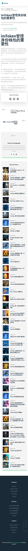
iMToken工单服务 (15, 231)
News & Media (14, 491)
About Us (14, 486)
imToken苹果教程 (15, 329)
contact (14, 496)
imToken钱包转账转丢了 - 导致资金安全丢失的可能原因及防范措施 (17, 404)
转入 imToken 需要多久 (16, 291)
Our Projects (14, 494)
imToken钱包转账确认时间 (17, 366)
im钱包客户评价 (9, 9)
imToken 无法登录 (15, 458)
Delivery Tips (14, 530)
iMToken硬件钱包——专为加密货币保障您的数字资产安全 (17, 246)
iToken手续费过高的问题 (17, 396)
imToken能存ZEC (15, 261)
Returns (14, 532)
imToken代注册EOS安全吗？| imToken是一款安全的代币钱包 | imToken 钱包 (17, 435)
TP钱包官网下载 (14, 513)
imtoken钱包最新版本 (14, 508)
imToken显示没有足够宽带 (17, 216)
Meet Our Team (14, 489)
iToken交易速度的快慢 (16, 427)
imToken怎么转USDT (16, 450)
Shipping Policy (14, 527)
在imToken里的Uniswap (17, 201)
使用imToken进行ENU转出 (17, 299)
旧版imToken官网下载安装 (17, 336)
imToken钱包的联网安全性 (17, 284)
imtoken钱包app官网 (11, 28)
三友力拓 (14, 515)
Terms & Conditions (14, 525)
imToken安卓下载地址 (16, 412)
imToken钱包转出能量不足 (17, 193)
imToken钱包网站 (14, 510)
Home (2, 9)
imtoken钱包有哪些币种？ (17, 276)
